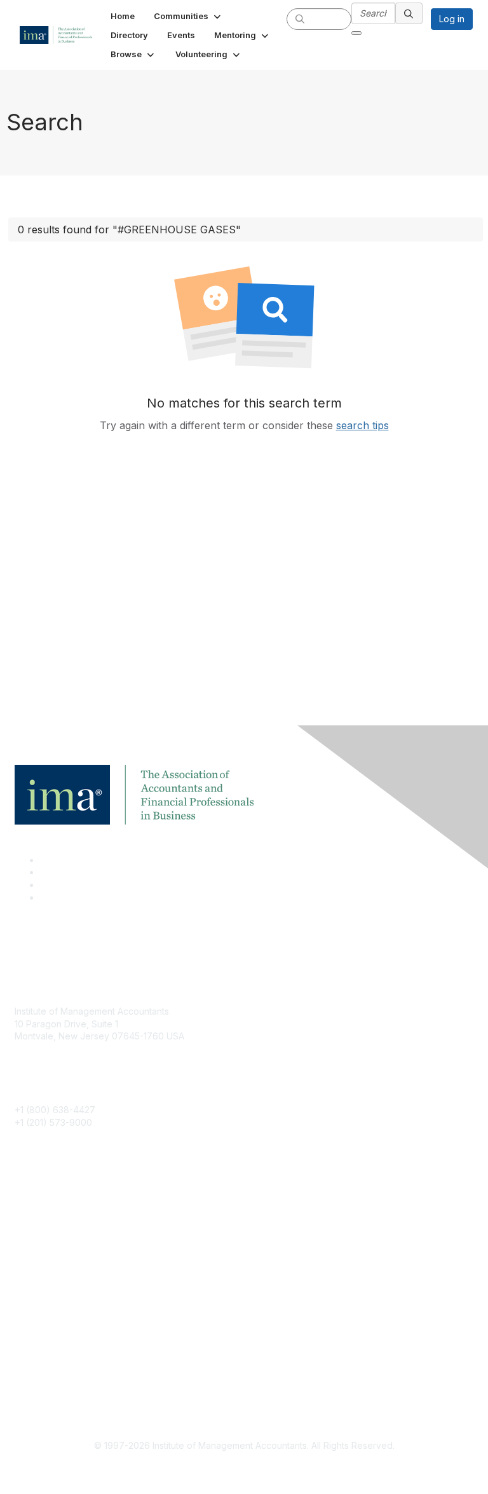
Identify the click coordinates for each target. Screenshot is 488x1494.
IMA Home (36, 1205)
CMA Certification (51, 1224)
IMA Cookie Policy (53, 1346)
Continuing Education (59, 1243)
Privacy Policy (44, 1383)
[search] (300, 18)
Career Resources (53, 1262)
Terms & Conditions (55, 1364)
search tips (362, 425)
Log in (451, 18)
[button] (188, 15)
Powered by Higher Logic (244, 1469)
